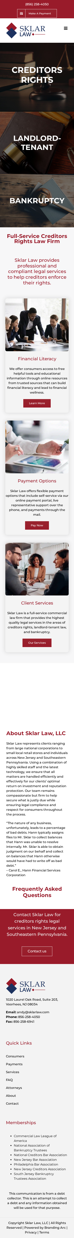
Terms (44, 1232)
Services (12, 1072)
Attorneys (14, 1088)
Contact (12, 1103)
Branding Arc (55, 1228)
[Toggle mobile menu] (66, 28)
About (11, 1096)
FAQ (9, 1080)
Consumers (15, 1056)
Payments (14, 1064)
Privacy (31, 1232)
